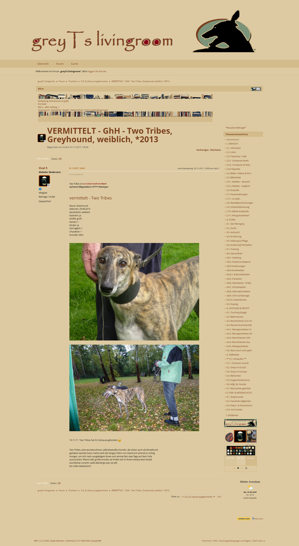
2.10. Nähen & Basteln (237, 211)
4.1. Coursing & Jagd (236, 312)
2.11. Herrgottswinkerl (237, 215)
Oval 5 (43, 168)
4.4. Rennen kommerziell (239, 325)
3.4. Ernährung (233, 236)
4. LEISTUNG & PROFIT (237, 308)
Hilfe (215, 540)
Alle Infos (258, 518)
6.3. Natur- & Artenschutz (239, 405)
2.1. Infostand (233, 148)
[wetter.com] (244, 519)
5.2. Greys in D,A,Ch (236, 367)
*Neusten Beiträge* (236, 127)
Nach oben (42, 483)
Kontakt (42, 103)
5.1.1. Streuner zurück (237, 363)
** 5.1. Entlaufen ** (236, 358)
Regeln (65, 110)
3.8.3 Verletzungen (235, 266)
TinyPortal (206, 540)
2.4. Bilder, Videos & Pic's (238, 173)
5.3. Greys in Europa (236, 371)
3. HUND (230, 219)
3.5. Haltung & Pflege (237, 240)
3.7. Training (232, 249)
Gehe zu (175, 496)
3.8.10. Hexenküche (236, 299)
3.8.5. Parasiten (234, 278)
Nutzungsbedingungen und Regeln (235, 540)
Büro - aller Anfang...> (49, 107)
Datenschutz (76, 110)
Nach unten (43, 158)
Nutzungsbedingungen (96, 110)
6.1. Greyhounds (234, 396)
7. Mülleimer (232, 415)
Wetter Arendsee (250, 481)
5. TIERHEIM (232, 354)
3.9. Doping (232, 304)
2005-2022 (85, 541)
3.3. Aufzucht (233, 232)
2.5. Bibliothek (233, 177)
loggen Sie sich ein (97, 71)
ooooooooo (232, 139)
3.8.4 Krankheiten (235, 270)
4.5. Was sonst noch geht (239, 350)
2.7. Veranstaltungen (237, 194)
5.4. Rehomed (233, 375)
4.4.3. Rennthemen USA (238, 337)
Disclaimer (56, 110)
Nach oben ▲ (259, 540)
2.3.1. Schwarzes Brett (237, 160)
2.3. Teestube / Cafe (236, 156)
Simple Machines (57, 541)
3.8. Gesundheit (234, 253)
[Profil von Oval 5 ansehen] (42, 141)
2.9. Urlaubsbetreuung (237, 206)
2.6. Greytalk (232, 190)
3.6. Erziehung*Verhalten (239, 244)
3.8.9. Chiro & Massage (237, 295)
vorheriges (202, 149)
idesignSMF (97, 541)
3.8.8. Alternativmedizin (238, 291)
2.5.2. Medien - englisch (238, 185)
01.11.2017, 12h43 (77, 168)
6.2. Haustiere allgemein (238, 401)
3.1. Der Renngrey (235, 223)
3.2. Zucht (231, 228)
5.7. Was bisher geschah (238, 388)
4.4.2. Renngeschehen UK (239, 333)
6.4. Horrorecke (234, 409)
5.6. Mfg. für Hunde (236, 384)
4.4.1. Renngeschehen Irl (238, 329)
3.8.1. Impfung (233, 257)
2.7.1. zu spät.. (233, 198)
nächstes (215, 149)
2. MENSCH (232, 143)
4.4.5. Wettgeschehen (237, 346)
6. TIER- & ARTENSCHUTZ (239, 392)
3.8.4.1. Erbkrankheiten (238, 274)
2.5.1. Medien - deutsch (238, 181)
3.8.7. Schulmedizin (236, 287)
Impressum (44, 110)
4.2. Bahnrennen (234, 316)
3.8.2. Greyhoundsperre (238, 261)
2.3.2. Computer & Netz (238, 164)
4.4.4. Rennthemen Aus (238, 342)
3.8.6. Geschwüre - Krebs (238, 282)
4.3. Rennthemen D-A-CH (239, 320)
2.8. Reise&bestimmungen (239, 202)
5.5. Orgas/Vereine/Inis (238, 380)
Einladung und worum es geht (53, 101)
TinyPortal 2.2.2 (72, 541)
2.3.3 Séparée (233, 168)
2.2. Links (231, 152)
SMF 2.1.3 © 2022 (41, 541)
